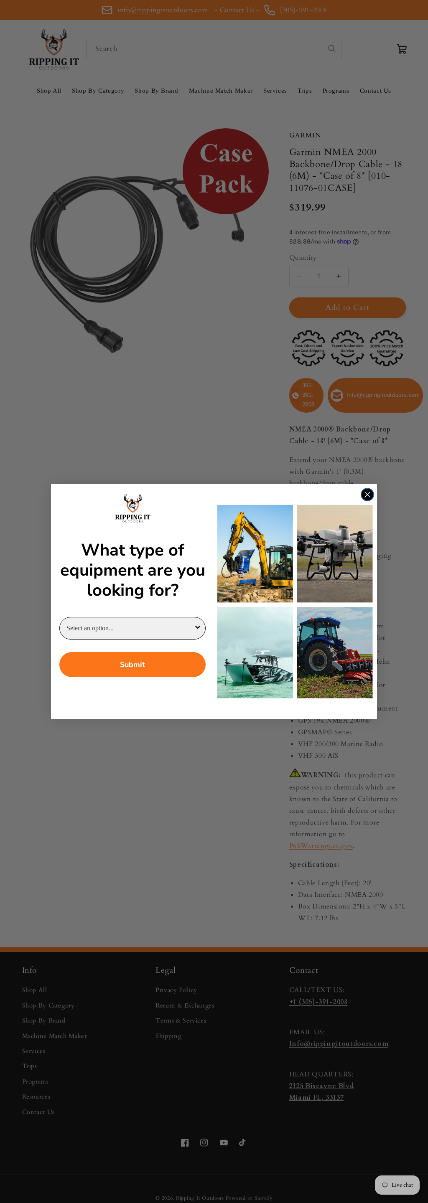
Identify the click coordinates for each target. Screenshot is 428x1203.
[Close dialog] (367, 494)
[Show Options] (198, 628)
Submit (132, 665)
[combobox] (130, 628)
